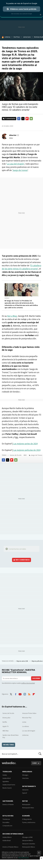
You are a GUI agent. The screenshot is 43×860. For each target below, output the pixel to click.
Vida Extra (25, 778)
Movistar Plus (26, 718)
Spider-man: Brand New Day (10, 736)
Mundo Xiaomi (7, 788)
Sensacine (25, 790)
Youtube (20, 694)
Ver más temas (8, 745)
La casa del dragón (15, 163)
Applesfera (6, 781)
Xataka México (7, 837)
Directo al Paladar (8, 804)
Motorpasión (26, 804)
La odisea (25, 726)
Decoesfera (6, 822)
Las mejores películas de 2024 (26, 450)
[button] (13, 135)
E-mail (31, 118)
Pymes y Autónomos (28, 822)
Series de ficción (15, 455)
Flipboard (27, 118)
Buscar (40, 754)
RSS (29, 694)
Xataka (5, 775)
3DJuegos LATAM (27, 837)
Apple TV (5, 726)
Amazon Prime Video (29, 713)
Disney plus (6, 718)
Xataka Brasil (7, 840)
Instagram (24, 694)
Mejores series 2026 (22, 661)
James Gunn (27, 37)
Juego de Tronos (36, 455)
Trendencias (6, 819)
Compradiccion (7, 826)
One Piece (17, 37)
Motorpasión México (28, 847)
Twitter (23, 118)
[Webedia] (9, 764)
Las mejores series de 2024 (25, 443)
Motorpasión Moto (28, 808)
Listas (24, 722)
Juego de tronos (20, 170)
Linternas (7, 37)
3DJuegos (25, 775)
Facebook (18, 118)
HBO (25, 455)
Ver (22, 560)
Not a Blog (12, 316)
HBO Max (5, 731)
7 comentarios (10, 119)
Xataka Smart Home (9, 785)
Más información (23, 858)
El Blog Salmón (27, 819)
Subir (34, 763)
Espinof (7, 298)
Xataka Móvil (7, 778)
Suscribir (36, 678)
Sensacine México (27, 840)
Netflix (5, 722)
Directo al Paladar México (10, 847)
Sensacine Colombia (28, 844)
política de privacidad (28, 683)
